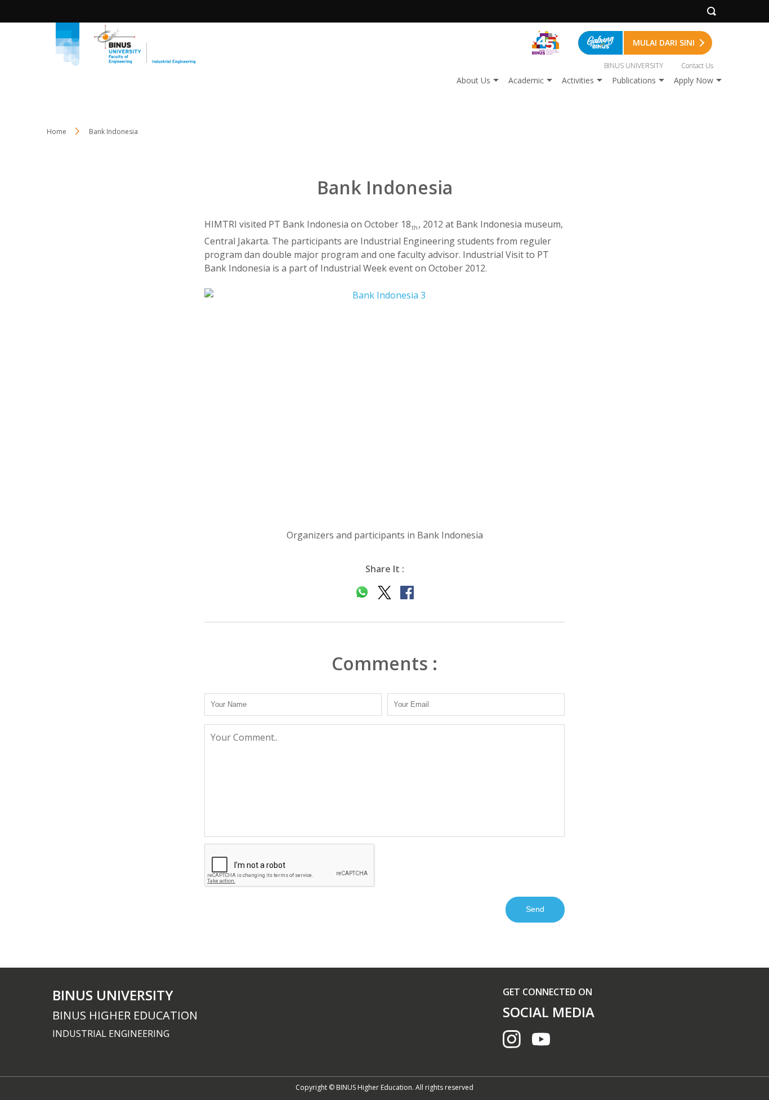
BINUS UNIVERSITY (633, 65)
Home (56, 131)
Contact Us (697, 65)
